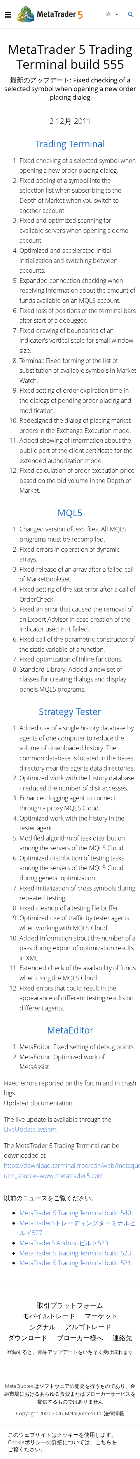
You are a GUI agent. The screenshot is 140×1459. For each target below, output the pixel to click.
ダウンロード (27, 1337)
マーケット (101, 1315)
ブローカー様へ (80, 1337)
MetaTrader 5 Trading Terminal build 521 (75, 1263)
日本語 (106, 14)
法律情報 (114, 1413)
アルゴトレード (88, 1326)
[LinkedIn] (70, 1365)
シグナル (42, 1326)
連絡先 (122, 1337)
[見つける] (130, 14)
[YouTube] (82, 1365)
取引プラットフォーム (70, 1305)
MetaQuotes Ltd (83, 1413)
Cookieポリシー (27, 1442)
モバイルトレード (49, 1315)
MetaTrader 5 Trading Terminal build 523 (75, 1253)
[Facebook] (57, 1365)
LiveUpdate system (30, 1129)
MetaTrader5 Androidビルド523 (63, 1243)
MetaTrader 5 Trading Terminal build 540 (75, 1213)
